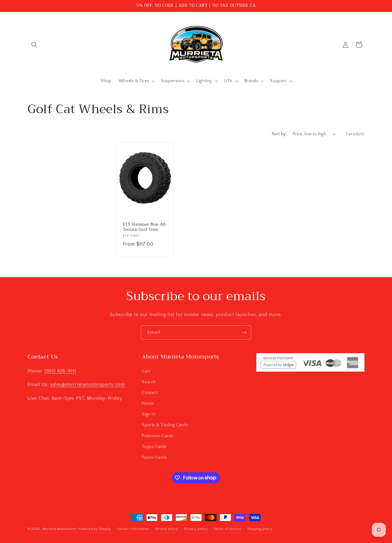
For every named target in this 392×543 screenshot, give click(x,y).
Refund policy (166, 528)
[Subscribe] (244, 332)
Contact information (133, 528)
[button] (34, 45)
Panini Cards (154, 457)
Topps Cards (154, 446)
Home (148, 403)
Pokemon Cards (157, 435)
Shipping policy (260, 528)
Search (149, 381)
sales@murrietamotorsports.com (87, 384)
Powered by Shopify (94, 529)
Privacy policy (196, 528)
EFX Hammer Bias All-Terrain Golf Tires (145, 227)
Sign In (149, 414)
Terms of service (227, 528)
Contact (149, 392)
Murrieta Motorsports (59, 529)
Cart (146, 371)
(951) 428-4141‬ (60, 370)
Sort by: (279, 134)
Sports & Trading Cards (165, 425)
